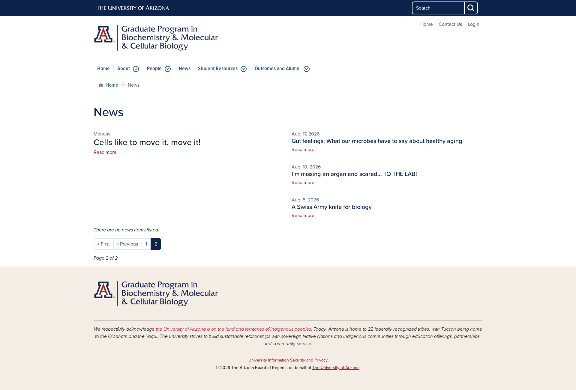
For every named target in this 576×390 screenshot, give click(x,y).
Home (426, 24)
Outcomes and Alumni (278, 68)
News (184, 68)
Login (473, 24)
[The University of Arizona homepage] (133, 8)
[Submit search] (471, 7)
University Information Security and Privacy (288, 360)
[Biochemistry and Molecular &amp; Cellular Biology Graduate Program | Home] (156, 38)
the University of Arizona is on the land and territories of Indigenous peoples (233, 329)
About (123, 68)
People (154, 68)
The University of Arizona (335, 367)
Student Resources (218, 68)
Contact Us (450, 24)
